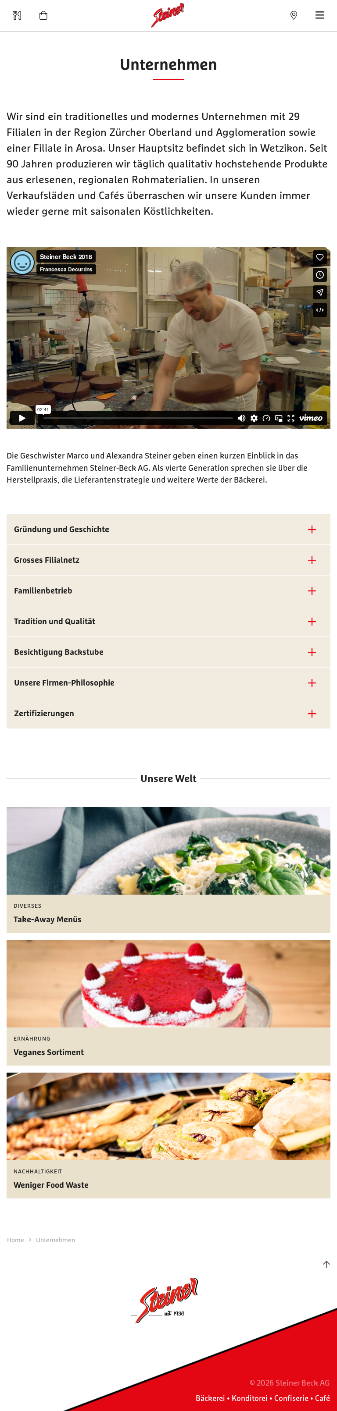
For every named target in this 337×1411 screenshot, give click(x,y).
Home (16, 1240)
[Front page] (168, 15)
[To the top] (326, 1264)
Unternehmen (55, 1240)
